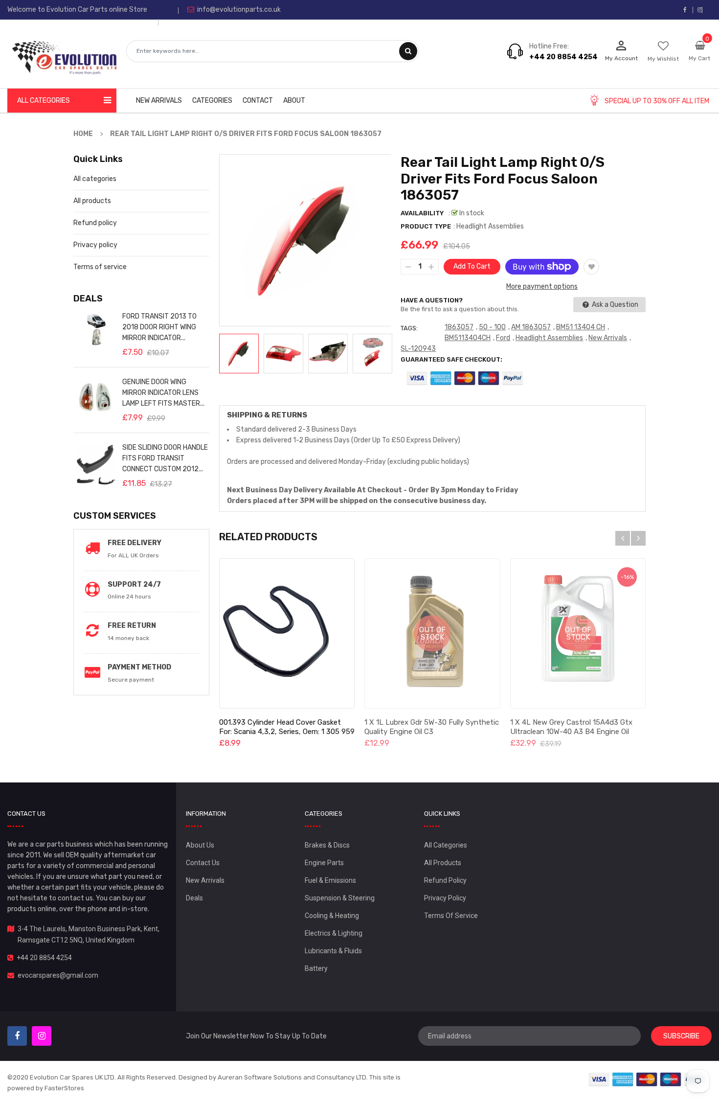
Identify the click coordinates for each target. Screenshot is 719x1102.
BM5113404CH (468, 338)
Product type (426, 226)
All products (92, 201)
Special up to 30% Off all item (657, 101)
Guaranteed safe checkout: (451, 359)
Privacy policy (95, 245)
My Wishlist (663, 58)
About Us (200, 845)
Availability (422, 213)
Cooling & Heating (332, 915)
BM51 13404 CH (580, 327)
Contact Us (203, 863)
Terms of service (100, 267)
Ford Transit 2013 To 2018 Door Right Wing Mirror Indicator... (159, 327)
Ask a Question (614, 304)
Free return (132, 625)
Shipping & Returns (267, 415)
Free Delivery (134, 543)
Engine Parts (324, 863)
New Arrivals (607, 338)
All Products (442, 863)
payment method (139, 667)
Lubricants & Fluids (333, 951)
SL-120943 (418, 348)
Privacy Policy (445, 898)
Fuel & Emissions (330, 880)
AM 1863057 (531, 327)
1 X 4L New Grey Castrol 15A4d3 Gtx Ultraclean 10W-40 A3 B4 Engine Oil (571, 727)
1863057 (459, 327)
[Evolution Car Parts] (647, 1078)
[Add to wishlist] (591, 267)
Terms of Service (451, 915)
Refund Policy (445, 880)
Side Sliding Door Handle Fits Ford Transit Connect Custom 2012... (165, 458)
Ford (503, 338)
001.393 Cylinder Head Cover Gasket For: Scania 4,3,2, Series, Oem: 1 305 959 (287, 727)
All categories (94, 179)
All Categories (445, 845)
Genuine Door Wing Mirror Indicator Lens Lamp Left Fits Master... (163, 393)
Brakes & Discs (327, 845)
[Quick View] (286, 633)
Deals (194, 898)
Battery (316, 968)
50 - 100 (492, 327)
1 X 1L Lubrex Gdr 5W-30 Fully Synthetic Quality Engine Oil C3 (431, 727)
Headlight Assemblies (549, 338)
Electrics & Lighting (333, 933)
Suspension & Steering (340, 898)
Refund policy (95, 223)
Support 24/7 (134, 584)
